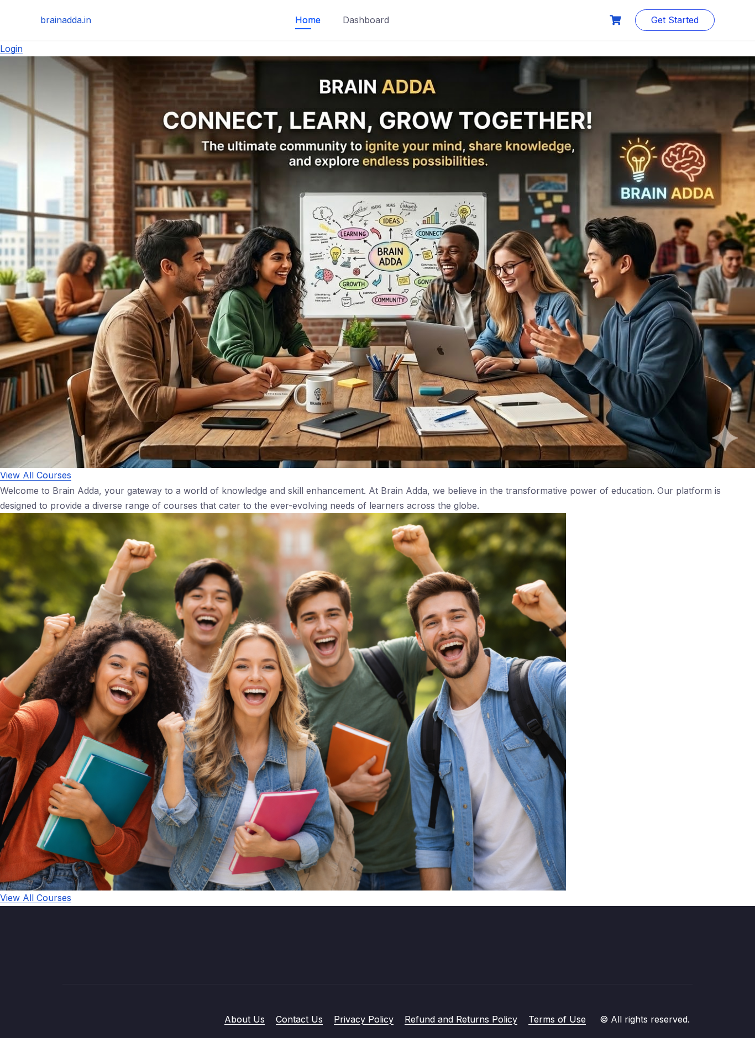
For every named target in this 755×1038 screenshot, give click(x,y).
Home (308, 19)
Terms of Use (557, 1019)
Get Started (675, 19)
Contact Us (299, 1019)
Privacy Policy (364, 1019)
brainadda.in (65, 19)
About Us (244, 1019)
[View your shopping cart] (617, 20)
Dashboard (366, 19)
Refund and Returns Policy (461, 1019)
